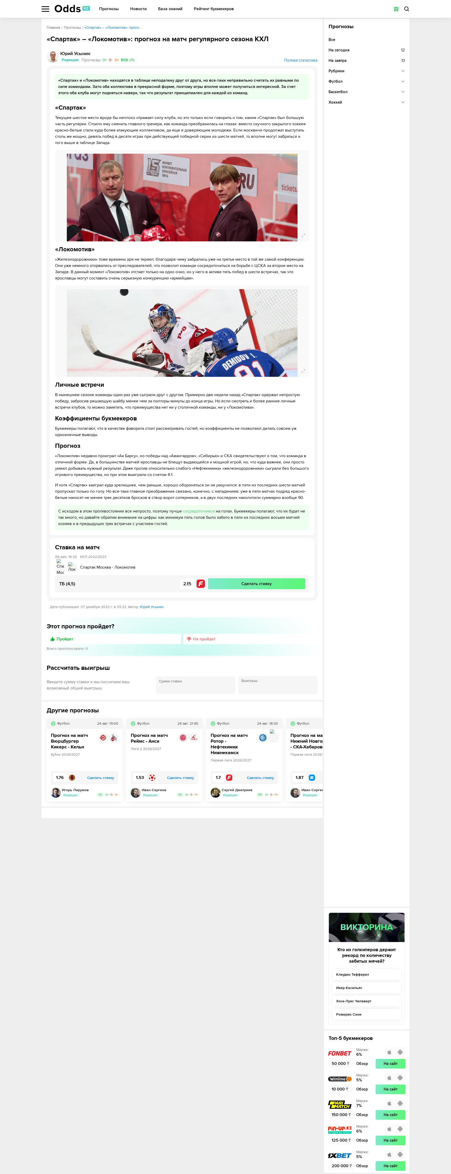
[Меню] (45, 9)
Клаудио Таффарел (352, 974)
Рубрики (337, 71)
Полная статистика (301, 60)
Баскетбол (338, 92)
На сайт (390, 1063)
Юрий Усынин (152, 607)
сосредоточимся (199, 511)
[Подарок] (396, 9)
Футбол (336, 81)
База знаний (170, 9)
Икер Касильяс (349, 988)
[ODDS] (72, 9)
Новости (138, 9)
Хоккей (335, 102)
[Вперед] (315, 760)
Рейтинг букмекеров (214, 9)
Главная (53, 27)
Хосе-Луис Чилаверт (353, 1001)
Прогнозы (109, 9)
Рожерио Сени (348, 1014)
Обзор (362, 1063)
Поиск (407, 9)
